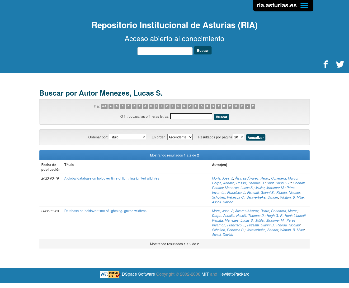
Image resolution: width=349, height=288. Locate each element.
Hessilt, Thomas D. (250, 183)
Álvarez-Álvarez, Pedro (252, 178)
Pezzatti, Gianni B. (260, 192)
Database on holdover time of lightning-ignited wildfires (105, 210)
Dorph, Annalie (223, 183)
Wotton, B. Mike (292, 197)
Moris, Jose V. (222, 178)
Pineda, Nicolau (288, 192)
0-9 (104, 106)
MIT (205, 274)
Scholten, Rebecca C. (228, 197)
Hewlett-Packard (234, 274)
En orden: (159, 137)
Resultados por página (215, 137)
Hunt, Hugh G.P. (279, 183)
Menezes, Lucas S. (239, 187)
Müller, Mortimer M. (270, 187)
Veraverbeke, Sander (262, 197)
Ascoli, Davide (222, 202)
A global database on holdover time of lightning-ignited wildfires (111, 178)
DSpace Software (138, 274)
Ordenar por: (98, 137)
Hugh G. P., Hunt (279, 215)
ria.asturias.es (277, 5)
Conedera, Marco (284, 178)
